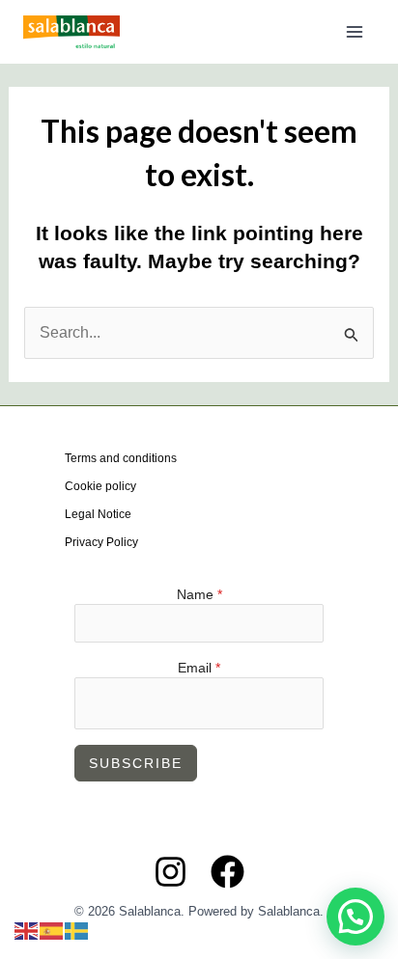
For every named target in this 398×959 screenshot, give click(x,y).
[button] (355, 916)
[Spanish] (52, 929)
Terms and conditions (121, 458)
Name (199, 594)
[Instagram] (170, 872)
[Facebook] (227, 872)
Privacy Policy (101, 542)
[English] (27, 929)
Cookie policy (100, 486)
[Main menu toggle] (354, 32)
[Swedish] (77, 929)
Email (199, 667)
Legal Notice (98, 514)
